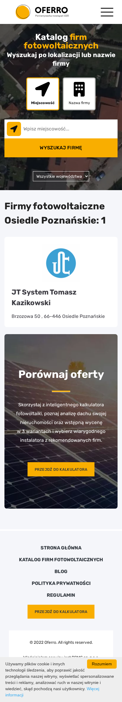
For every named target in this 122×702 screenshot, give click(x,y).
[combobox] (61, 128)
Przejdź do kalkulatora (61, 469)
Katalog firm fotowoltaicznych (61, 559)
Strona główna (61, 548)
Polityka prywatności (61, 583)
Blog (61, 571)
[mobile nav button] (107, 12)
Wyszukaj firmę (61, 148)
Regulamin (61, 595)
